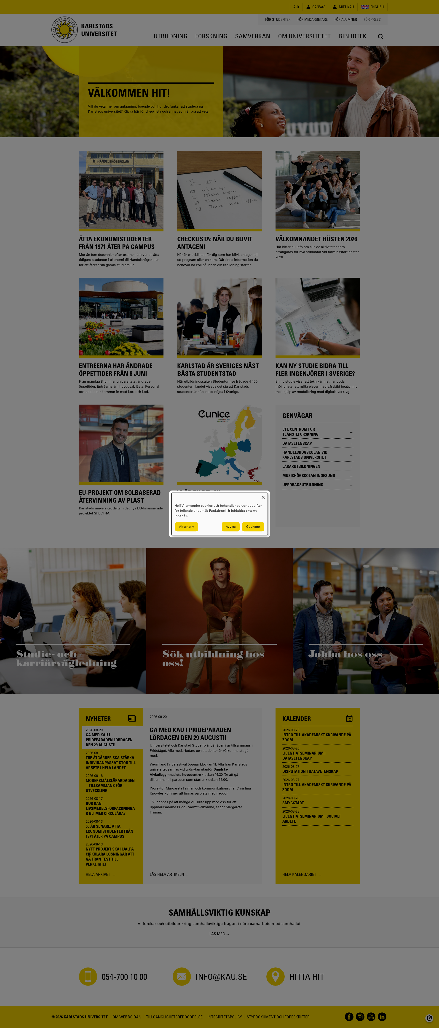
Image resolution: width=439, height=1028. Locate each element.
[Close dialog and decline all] (263, 495)
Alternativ (186, 527)
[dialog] (219, 514)
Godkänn (253, 527)
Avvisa (231, 527)
